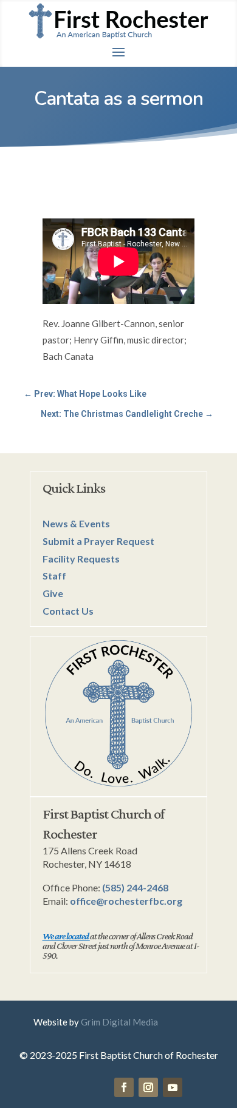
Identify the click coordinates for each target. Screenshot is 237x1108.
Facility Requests (81, 558)
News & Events (76, 523)
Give (53, 593)
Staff (54, 575)
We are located (66, 936)
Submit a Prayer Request (98, 541)
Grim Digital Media (119, 1021)
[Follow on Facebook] (124, 1087)
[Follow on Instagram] (148, 1087)
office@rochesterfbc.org (126, 901)
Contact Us (68, 610)
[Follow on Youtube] (172, 1087)
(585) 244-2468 (135, 887)
